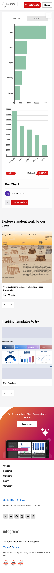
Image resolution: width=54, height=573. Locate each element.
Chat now (20, 500)
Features (7, 471)
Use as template (32, 5)
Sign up (47, 5)
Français (37, 505)
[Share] (7, 202)
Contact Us (8, 500)
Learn (6, 481)
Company (7, 486)
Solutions (7, 476)
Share (11, 173)
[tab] (16, 18)
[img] (30, 32)
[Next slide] (11, 305)
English (6, 505)
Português (21, 505)
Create (6, 466)
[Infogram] (9, 5)
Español (29, 505)
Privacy (15, 547)
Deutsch (13, 505)
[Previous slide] (4, 305)
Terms (6, 547)
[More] (48, 15)
